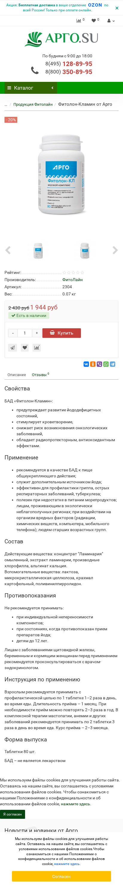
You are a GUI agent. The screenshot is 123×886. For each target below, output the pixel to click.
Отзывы (40, 374)
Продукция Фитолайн (33, 104)
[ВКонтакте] (86, 364)
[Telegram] (112, 364)
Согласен (61, 876)
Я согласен (12, 814)
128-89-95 (68, 64)
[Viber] (99, 364)
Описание (16, 375)
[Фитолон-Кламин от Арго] (38, 250)
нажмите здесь (75, 803)
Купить (65, 333)
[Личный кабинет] (110, 20)
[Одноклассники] (93, 364)
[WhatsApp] (106, 364)
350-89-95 (68, 72)
